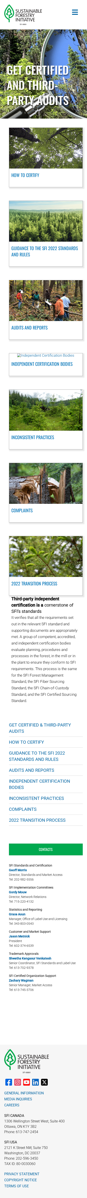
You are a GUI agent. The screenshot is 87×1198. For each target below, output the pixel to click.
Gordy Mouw (18, 892)
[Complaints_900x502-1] (46, 465)
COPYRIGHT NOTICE (20, 1180)
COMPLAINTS (22, 510)
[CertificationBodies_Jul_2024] (45, 355)
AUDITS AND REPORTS (29, 327)
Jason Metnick (19, 936)
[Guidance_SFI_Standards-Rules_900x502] (46, 202)
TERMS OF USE (16, 1186)
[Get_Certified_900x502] (46, 129)
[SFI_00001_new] (23, 6)
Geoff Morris (18, 870)
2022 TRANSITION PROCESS (34, 583)
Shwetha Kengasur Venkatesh (30, 958)
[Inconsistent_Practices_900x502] (46, 391)
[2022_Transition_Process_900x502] (46, 538)
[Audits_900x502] (46, 282)
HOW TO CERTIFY (25, 175)
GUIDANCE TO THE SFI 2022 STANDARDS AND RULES (44, 251)
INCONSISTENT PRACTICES (32, 437)
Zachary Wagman (21, 980)
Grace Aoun (17, 914)
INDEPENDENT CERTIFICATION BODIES (41, 363)
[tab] (46, 849)
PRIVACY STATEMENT (21, 1174)
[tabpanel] (46, 929)
